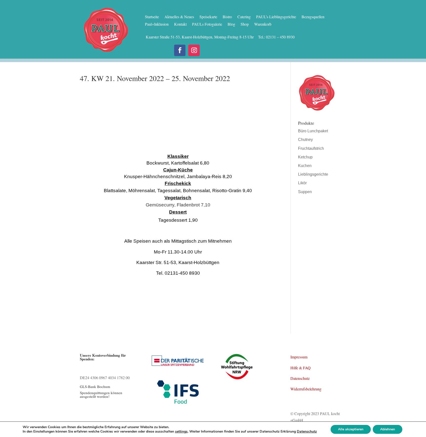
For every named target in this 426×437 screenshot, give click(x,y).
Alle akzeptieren (350, 429)
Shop (245, 24)
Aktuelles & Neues (179, 17)
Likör (302, 183)
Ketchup (305, 157)
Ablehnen (387, 429)
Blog (231, 24)
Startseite (152, 17)
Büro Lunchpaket (313, 131)
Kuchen (305, 166)
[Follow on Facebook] (179, 50)
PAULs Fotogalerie (207, 24)
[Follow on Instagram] (194, 50)
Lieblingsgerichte (313, 174)
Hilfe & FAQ (300, 367)
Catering (244, 17)
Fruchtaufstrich (311, 148)
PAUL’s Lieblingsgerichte (276, 17)
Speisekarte (208, 17)
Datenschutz (300, 378)
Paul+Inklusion (157, 24)
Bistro (227, 17)
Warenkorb (262, 24)
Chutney (305, 139)
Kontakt (180, 24)
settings (181, 431)
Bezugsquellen (313, 17)
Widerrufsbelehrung (305, 388)
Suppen (305, 192)
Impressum (298, 356)
